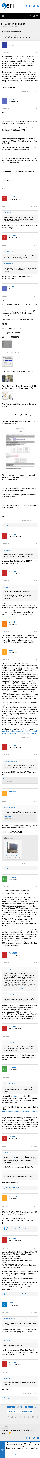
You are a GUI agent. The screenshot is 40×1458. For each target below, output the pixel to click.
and (12, 1187)
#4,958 (36, 1248)
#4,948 (36, 632)
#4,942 (36, 108)
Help (32, 1430)
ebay (15, 1096)
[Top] (7, 1433)
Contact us (5, 1430)
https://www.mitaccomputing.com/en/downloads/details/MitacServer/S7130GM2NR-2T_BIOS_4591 (20, 732)
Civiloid (12, 1303)
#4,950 (36, 755)
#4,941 (36, 53)
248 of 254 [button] (20, 1407)
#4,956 (36, 1146)
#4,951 (36, 801)
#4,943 (36, 206)
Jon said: (6, 213)
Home (3, 1433)
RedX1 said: (7, 251)
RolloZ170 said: (8, 807)
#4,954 (36, 1036)
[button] (3, 16)
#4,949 (36, 659)
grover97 (12, 877)
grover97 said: (8, 969)
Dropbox (6, 779)
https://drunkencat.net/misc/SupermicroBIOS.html (20, 1111)
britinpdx (5, 27)
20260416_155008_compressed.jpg (18, 855)
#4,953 (36, 963)
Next (28, 1407)
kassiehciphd (14, 650)
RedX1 (11, 99)
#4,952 (36, 887)
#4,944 (36, 245)
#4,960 (36, 1372)
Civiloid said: (8, 1378)
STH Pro (4, 1427)
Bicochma (13, 1196)
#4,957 (36, 1206)
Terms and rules (15, 1430)
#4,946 (36, 544)
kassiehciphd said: (9, 761)
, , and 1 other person (19, 1294)
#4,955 (36, 1077)
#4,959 (36, 1312)
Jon (10, 43)
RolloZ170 (13, 197)
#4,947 (36, 581)
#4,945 (36, 296)
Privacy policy (25, 1430)
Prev (11, 1407)
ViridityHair (13, 622)
